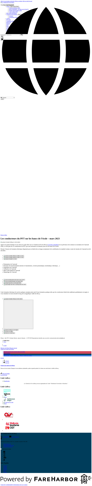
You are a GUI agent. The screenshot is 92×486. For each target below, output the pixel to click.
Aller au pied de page (27, 1)
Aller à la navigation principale (8, 1)
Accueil (5, 465)
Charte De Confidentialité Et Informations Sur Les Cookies (14, 484)
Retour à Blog (4, 235)
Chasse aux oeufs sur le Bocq (8, 365)
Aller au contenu (18, 1)
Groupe (5, 468)
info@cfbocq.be (7, 444)
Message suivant (13, 348)
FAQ (4, 471)
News (4, 341)
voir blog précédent (53, 244)
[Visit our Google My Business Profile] (4, 454)
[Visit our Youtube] (4, 460)
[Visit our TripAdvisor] (4, 458)
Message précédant (5, 348)
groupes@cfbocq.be (8, 446)
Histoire (5, 469)
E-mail (4, 345)
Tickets (5, 467)
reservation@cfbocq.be (8, 445)
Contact (5, 472)
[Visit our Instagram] (4, 456)
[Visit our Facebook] (4, 452)
